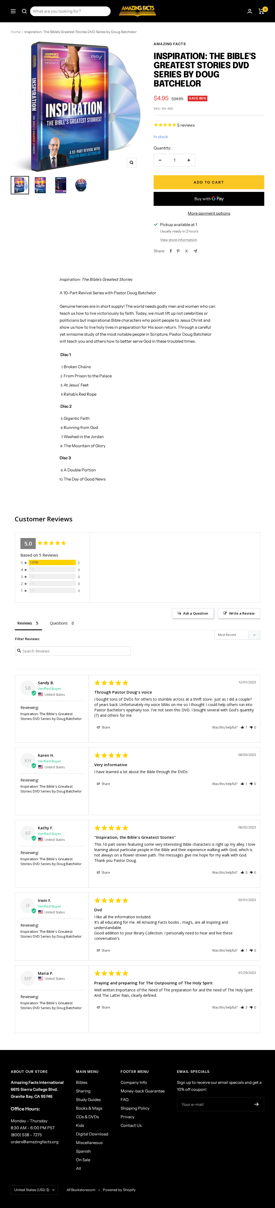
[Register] (256, 1104)
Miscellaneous (89, 1142)
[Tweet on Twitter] (186, 251)
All (78, 1168)
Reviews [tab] (24, 623)
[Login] (249, 11)
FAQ (125, 1099)
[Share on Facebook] (171, 251)
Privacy (128, 1116)
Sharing (83, 1091)
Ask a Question (195, 613)
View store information (178, 240)
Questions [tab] (59, 623)
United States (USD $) (31, 1190)
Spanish (83, 1151)
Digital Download (92, 1134)
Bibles (81, 1082)
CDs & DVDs (87, 1116)
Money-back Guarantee (143, 1091)
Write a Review (242, 613)
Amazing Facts (170, 44)
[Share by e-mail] (195, 251)
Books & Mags (89, 1108)
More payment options (209, 213)
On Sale (83, 1159)
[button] (244, 727)
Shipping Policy (135, 1108)
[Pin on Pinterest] (178, 251)
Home (16, 32)
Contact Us (131, 1125)
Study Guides (88, 1099)
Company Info (134, 1082)
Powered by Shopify (119, 1190)
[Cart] (261, 11)
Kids (80, 1125)
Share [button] (105, 727)
